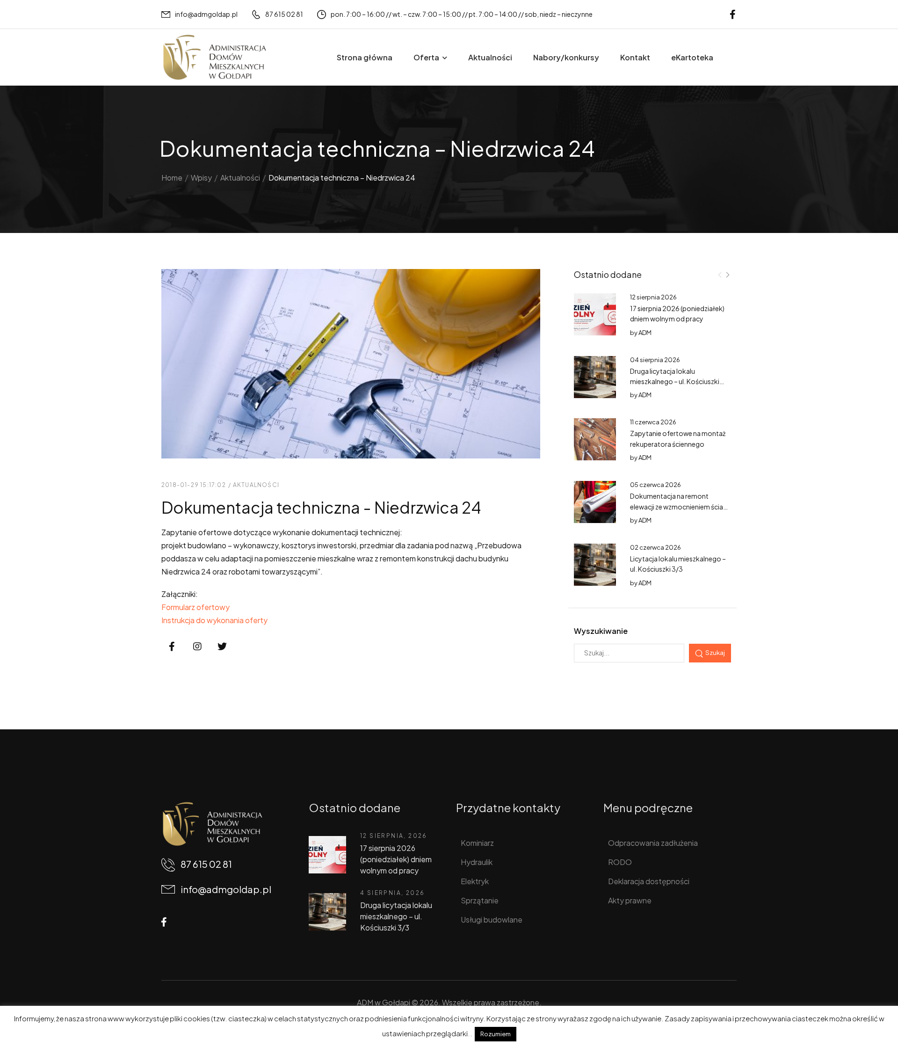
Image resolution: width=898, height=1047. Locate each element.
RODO (620, 862)
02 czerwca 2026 (655, 547)
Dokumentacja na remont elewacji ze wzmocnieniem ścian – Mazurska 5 (678, 506)
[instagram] (197, 647)
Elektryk (475, 881)
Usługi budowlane (491, 919)
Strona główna (364, 57)
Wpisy (201, 177)
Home (171, 177)
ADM (645, 332)
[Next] (727, 275)
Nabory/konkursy (566, 57)
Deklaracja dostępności (648, 881)
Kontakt (635, 57)
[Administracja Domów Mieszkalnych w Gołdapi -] (214, 57)
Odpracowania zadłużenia (653, 843)
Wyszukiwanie (601, 631)
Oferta (426, 57)
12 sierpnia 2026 (653, 297)
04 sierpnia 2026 (655, 360)
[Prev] (720, 275)
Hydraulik (476, 862)
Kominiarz (477, 843)
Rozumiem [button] (495, 1034)
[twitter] (222, 647)
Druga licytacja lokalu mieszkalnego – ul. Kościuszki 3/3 (674, 381)
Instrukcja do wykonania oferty (214, 620)
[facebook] (732, 14)
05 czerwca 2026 (655, 484)
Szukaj (715, 652)
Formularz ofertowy (195, 607)
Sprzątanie (480, 900)
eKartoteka (692, 57)
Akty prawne (630, 900)
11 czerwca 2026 (653, 422)
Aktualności (490, 57)
